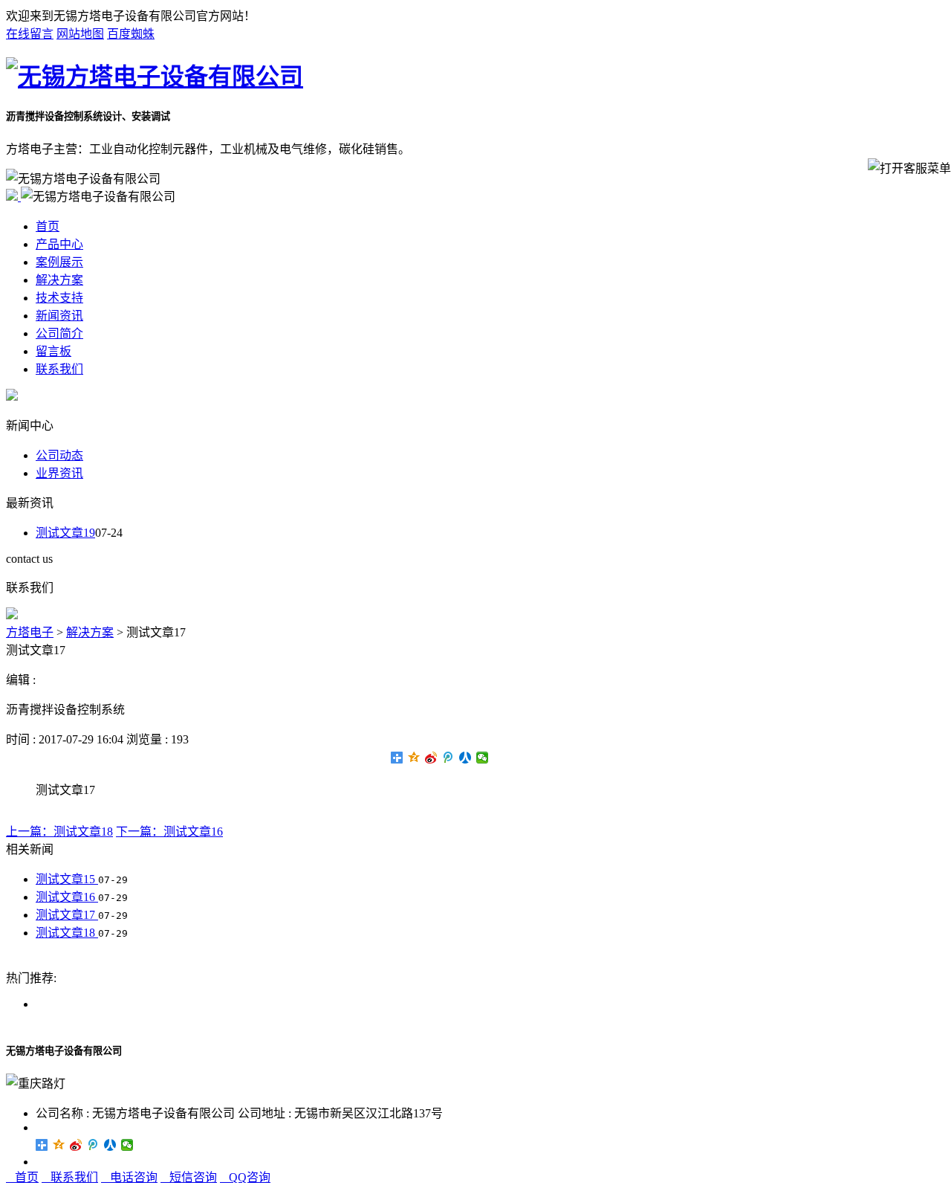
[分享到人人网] (465, 758)
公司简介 (59, 333)
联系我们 (59, 369)
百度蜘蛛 (131, 34)
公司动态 (59, 455)
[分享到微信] (482, 758)
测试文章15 (67, 879)
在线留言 (29, 34)
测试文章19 (65, 532)
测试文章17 (67, 914)
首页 (47, 226)
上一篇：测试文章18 (59, 831)
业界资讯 (59, 473)
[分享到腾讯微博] (448, 758)
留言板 (53, 351)
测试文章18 (67, 932)
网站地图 (80, 34)
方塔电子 (29, 632)
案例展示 (59, 262)
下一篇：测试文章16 (169, 831)
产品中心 (59, 244)
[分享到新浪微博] (431, 758)
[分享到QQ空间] (414, 758)
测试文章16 (67, 897)
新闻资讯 (59, 315)
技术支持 (59, 297)
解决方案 (59, 280)
